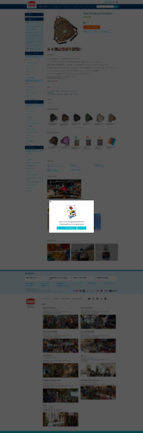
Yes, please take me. (70, 228)
